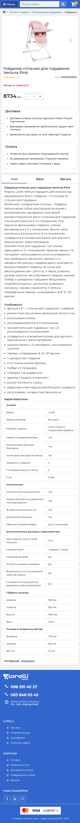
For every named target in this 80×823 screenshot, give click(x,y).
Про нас (15, 727)
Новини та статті (20, 765)
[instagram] (23, 799)
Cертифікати (18, 737)
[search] (63, 4)
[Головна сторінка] (4, 12)
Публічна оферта (20, 742)
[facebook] (7, 799)
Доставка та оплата (22, 770)
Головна (15, 760)
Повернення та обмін (23, 775)
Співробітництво (20, 732)
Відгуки (15, 780)
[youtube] (15, 799)
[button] (70, 40)
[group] (38, 41)
